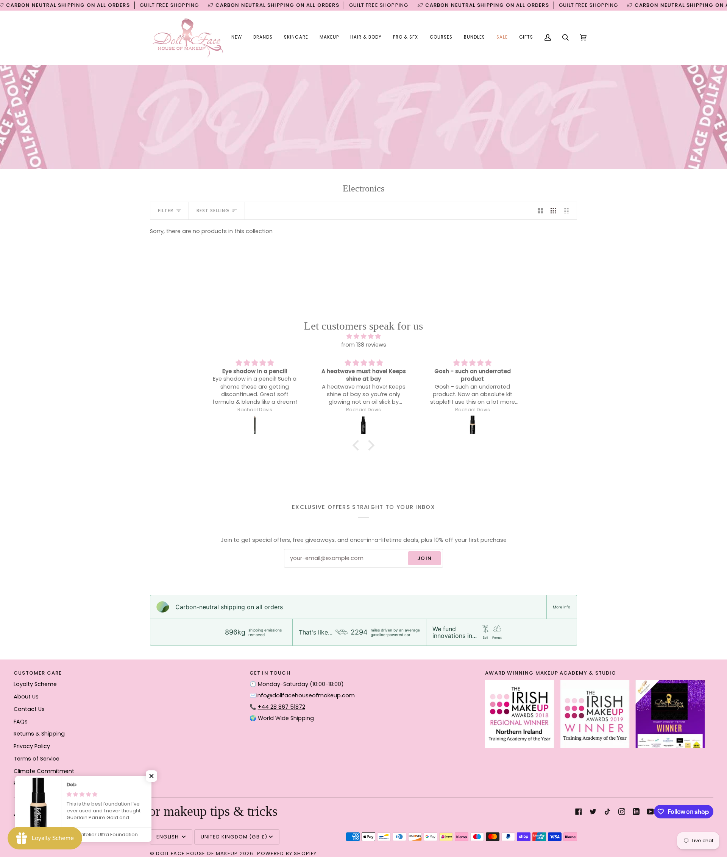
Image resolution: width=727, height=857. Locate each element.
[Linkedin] (636, 811)
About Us (26, 696)
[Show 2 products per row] (540, 210)
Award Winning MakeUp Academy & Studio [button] (550, 673)
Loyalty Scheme (35, 684)
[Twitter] (593, 811)
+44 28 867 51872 (281, 707)
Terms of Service (36, 758)
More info (561, 607)
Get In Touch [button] (270, 673)
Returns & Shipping (39, 733)
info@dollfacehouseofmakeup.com (305, 695)
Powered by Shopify (287, 853)
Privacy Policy (32, 746)
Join (424, 558)
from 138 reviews (363, 344)
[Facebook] (578, 811)
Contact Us (29, 709)
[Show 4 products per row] (568, 210)
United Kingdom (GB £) (234, 836)
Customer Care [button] (38, 673)
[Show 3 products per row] (553, 210)
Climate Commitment (44, 771)
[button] (263, 37)
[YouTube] (650, 811)
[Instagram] (621, 811)
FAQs (21, 721)
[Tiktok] (607, 811)
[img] (363, 337)
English (168, 836)
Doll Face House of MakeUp (197, 853)
